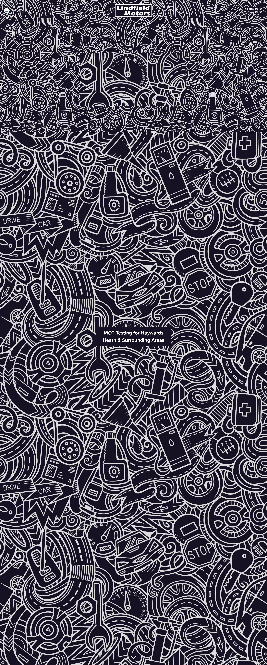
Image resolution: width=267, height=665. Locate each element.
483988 (258, 12)
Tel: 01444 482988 (253, 9)
